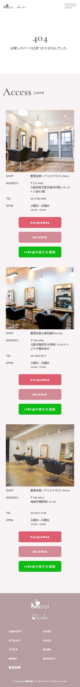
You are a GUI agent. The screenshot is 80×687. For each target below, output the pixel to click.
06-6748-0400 (38, 198)
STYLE (13, 649)
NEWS (47, 649)
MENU (13, 658)
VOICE (47, 640)
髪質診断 (15, 667)
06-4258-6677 (38, 355)
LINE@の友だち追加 (40, 252)
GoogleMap (40, 222)
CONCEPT (15, 631)
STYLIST (15, 640)
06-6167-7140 (38, 513)
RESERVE (40, 237)
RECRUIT (49, 658)
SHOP (47, 631)
